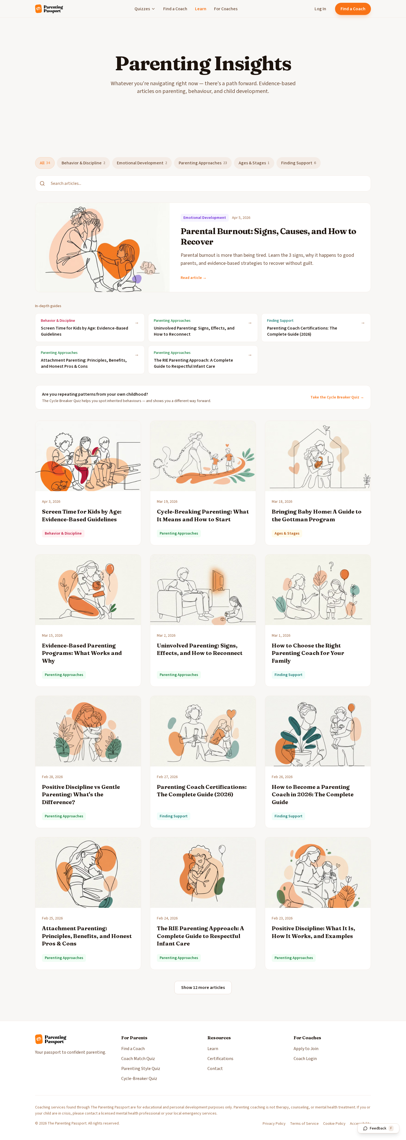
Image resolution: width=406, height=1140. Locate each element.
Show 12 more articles (203, 987)
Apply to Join (306, 1049)
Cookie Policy (334, 1123)
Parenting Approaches (203, 163)
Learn (200, 9)
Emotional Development (142, 163)
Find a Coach (175, 9)
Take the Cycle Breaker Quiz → (337, 397)
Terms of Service (304, 1123)
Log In (320, 9)
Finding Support (298, 163)
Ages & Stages (254, 163)
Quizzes (142, 9)
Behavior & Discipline (83, 163)
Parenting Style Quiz (140, 1069)
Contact (215, 1069)
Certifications (220, 1059)
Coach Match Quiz (138, 1059)
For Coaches (226, 9)
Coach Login (305, 1059)
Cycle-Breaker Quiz (139, 1079)
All (45, 163)
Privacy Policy (274, 1123)
